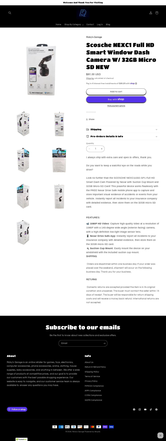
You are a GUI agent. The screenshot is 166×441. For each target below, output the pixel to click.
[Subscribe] (104, 343)
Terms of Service (92, 376)
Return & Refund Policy (95, 367)
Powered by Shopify (92, 431)
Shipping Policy (92, 372)
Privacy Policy (91, 381)
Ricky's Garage (78, 431)
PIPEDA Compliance (94, 386)
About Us (89, 362)
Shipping (90, 78)
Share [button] (91, 119)
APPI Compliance (93, 391)
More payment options (116, 106)
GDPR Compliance (93, 400)
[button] (10, 13)
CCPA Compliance (93, 395)
